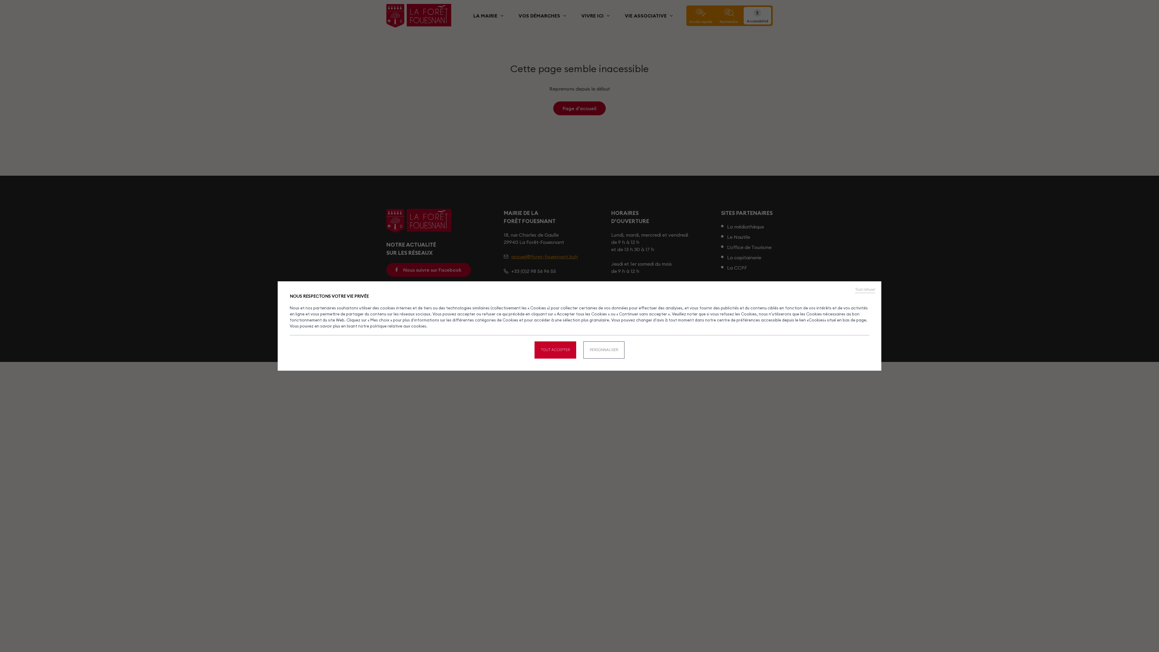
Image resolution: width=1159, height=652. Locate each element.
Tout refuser (865, 289)
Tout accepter (555, 349)
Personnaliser (604, 349)
